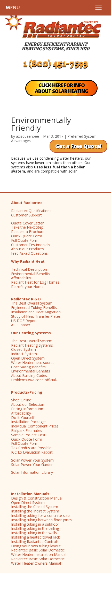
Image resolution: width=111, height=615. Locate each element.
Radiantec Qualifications (31, 210)
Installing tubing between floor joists (41, 519)
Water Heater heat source (32, 362)
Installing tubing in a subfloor (35, 524)
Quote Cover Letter (27, 223)
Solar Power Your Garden (32, 464)
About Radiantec (26, 202)
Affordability (21, 277)
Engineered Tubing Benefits (34, 307)
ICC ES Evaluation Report (32, 452)
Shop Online (21, 400)
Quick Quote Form (26, 235)
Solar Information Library (32, 472)
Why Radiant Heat (28, 261)
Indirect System (24, 353)
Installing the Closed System (34, 506)
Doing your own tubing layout (36, 545)
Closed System (23, 349)
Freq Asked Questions (29, 253)
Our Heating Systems (31, 332)
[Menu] (98, 7)
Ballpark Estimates (26, 430)
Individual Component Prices (35, 426)
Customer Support (26, 215)
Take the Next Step (27, 227)
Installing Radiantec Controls (35, 541)
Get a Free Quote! (78, 146)
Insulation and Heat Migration (36, 311)
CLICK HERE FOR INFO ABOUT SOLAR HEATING (61, 88)
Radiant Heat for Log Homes (35, 282)
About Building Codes (29, 375)
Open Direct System (28, 358)
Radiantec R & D (26, 299)
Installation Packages (28, 421)
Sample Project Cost (28, 434)
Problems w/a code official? (34, 379)
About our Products (27, 248)
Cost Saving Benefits (28, 366)
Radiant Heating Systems (32, 345)
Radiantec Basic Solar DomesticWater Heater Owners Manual (38, 561)
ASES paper (20, 324)
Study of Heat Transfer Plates (36, 316)
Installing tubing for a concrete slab (40, 515)
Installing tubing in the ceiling (35, 528)
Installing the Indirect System (35, 511)
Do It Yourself (22, 417)
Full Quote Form (24, 240)
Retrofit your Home (27, 286)
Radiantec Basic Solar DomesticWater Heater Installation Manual (38, 552)
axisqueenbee (27, 136)
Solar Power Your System (32, 460)
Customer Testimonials (30, 244)
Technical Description (29, 269)
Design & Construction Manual (36, 498)
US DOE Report (24, 320)
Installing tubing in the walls (34, 532)
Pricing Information (27, 408)
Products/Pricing (26, 392)
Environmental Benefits (30, 273)
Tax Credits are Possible (31, 447)
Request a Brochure (27, 231)
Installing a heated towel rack (35, 537)
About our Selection (27, 404)
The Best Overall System (31, 303)
